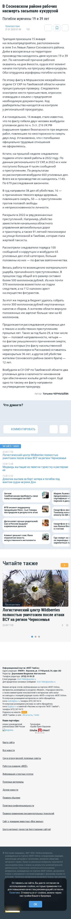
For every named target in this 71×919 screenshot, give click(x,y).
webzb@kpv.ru (14, 701)
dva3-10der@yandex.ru (26, 679)
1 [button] (32, 637)
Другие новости (10, 789)
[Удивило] (41, 414)
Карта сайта (9, 742)
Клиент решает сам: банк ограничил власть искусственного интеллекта (20, 537)
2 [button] (35, 637)
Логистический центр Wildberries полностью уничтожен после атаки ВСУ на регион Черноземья (33, 615)
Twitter (36, 715)
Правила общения (11, 797)
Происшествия (12, 26)
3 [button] (39, 637)
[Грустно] (52, 414)
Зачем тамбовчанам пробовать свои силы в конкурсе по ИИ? (21, 496)
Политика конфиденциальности (18, 805)
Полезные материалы (13, 782)
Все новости (9, 750)
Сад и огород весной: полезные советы (22, 758)
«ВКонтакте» (27, 715)
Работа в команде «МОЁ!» (15, 766)
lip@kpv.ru (12, 706)
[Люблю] (30, 414)
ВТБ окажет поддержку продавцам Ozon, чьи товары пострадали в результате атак (21, 510)
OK (35, 904)
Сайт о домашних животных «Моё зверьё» (23, 821)
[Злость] (63, 414)
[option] (35, 601)
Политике (14, 892)
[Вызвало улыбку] (19, 414)
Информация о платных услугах (18, 774)
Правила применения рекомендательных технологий (28, 813)
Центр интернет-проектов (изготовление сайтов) (27, 829)
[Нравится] (7, 414)
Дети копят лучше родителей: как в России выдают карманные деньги (21, 524)
